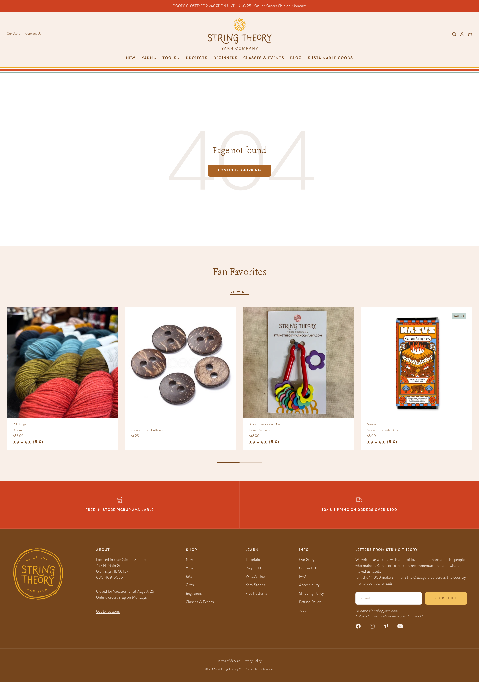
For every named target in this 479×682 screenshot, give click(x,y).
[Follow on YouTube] (400, 626)
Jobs (302, 611)
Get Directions (108, 612)
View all (239, 292)
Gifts (190, 585)
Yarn (189, 568)
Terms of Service (228, 661)
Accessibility (309, 585)
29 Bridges (20, 424)
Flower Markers (259, 430)
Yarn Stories (255, 585)
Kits (189, 577)
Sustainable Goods (330, 58)
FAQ (302, 577)
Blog (296, 58)
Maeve (371, 424)
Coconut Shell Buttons (147, 430)
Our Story (13, 34)
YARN (147, 58)
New (131, 58)
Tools (169, 58)
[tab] (239, 271)
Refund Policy (310, 602)
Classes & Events (263, 58)
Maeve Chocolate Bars (382, 430)
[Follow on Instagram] (372, 626)
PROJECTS (196, 58)
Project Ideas (256, 568)
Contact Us (33, 34)
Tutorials (253, 560)
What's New (255, 577)
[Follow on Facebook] (358, 626)
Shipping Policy (311, 594)
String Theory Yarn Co (264, 424)
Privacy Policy (252, 661)
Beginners (225, 58)
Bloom (17, 430)
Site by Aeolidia (263, 669)
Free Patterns (256, 594)
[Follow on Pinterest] (386, 626)
